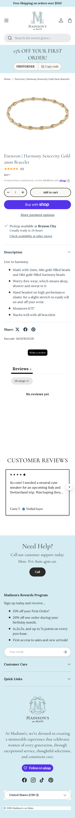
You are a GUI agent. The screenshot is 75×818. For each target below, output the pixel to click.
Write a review (37, 352)
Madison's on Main (23, 808)
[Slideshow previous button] (5, 487)
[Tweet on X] (17, 329)
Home (7, 78)
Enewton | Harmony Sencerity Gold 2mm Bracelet (42, 78)
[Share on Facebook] (25, 329)
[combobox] (37, 38)
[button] (69, 20)
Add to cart (50, 192)
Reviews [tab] (22, 368)
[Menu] (6, 20)
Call (37, 572)
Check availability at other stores (31, 236)
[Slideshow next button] (69, 487)
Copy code (52, 66)
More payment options (37, 215)
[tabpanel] (37, 407)
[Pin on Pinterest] (33, 329)
